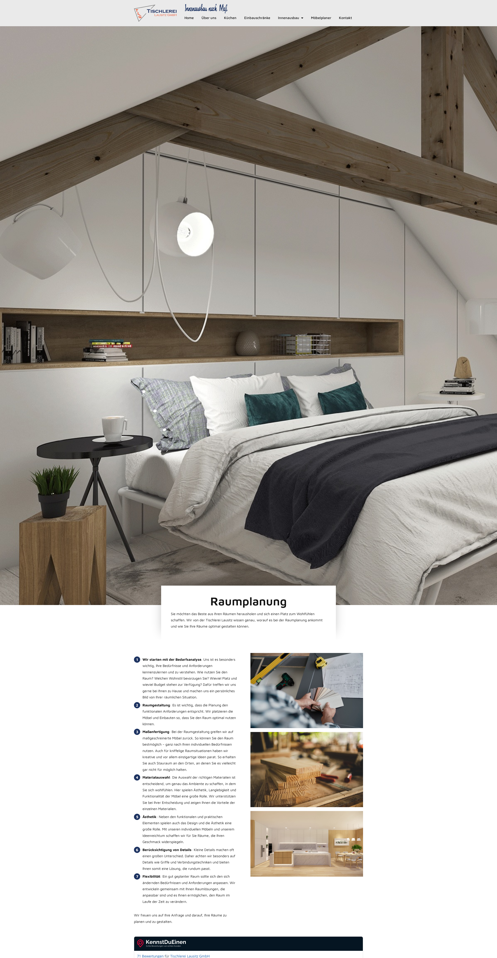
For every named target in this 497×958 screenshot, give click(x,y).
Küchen (230, 18)
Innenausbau (288, 18)
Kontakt (345, 18)
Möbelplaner (321, 18)
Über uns (209, 18)
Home (189, 18)
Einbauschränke (257, 18)
